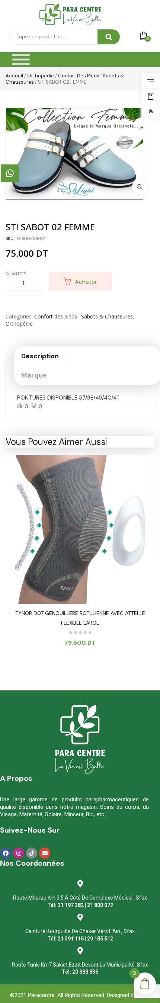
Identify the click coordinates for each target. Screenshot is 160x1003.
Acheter (86, 282)
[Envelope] (44, 853)
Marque (34, 375)
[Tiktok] (31, 853)
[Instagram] (18, 853)
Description (40, 356)
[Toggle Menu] (21, 59)
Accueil (14, 76)
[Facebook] (5, 853)
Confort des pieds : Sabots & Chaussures (83, 316)
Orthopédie (40, 76)
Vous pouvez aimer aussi (56, 442)
